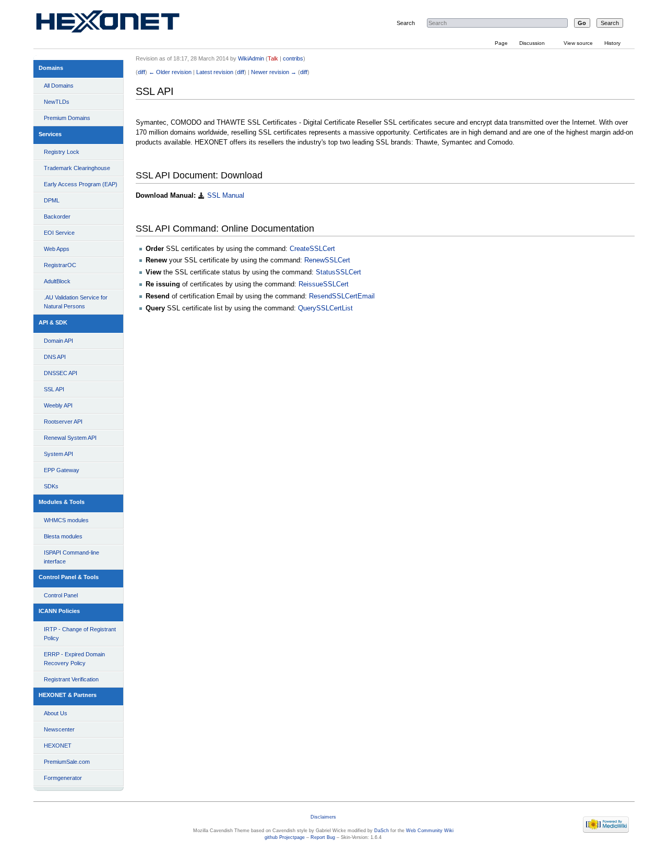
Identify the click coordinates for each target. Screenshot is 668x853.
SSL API (54, 389)
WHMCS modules (66, 520)
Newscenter (59, 729)
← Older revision (170, 72)
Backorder (57, 216)
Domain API (58, 341)
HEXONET (57, 745)
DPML (51, 200)
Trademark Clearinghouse (77, 168)
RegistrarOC (60, 265)
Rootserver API (63, 421)
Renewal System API (70, 438)
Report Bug (323, 837)
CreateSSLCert (312, 249)
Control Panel (61, 595)
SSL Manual (224, 195)
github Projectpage (285, 837)
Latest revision (214, 72)
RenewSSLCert (327, 260)
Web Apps (56, 249)
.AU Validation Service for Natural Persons (76, 301)
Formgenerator (63, 778)
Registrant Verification (71, 679)
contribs (293, 58)
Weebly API (58, 405)
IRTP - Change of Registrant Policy (80, 633)
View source (578, 43)
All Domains (59, 85)
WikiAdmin (251, 58)
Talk (273, 58)
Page (501, 43)
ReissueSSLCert (324, 284)
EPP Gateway (61, 470)
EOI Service (59, 233)
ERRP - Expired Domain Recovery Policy (74, 658)
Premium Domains (67, 118)
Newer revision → (273, 72)
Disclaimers (323, 817)
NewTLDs (56, 102)
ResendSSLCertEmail (342, 296)
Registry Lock (61, 152)
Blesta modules (63, 536)
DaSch (381, 830)
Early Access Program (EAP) (80, 184)
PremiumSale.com (67, 762)
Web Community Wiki (430, 830)
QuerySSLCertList (325, 308)
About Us (55, 713)
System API (58, 454)
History (612, 43)
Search (406, 23)
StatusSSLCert (338, 272)
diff (141, 72)
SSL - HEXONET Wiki (120, 24)
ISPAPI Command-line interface (71, 556)
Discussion (532, 43)
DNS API (55, 357)
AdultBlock (57, 281)
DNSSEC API (60, 373)
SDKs (51, 486)
